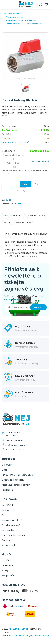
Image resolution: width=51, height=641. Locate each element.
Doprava (7, 222)
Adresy (5, 570)
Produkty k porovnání (11, 525)
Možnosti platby (23, 222)
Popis (5, 215)
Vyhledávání (7, 505)
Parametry (18, 215)
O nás (4, 469)
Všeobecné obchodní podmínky (16, 484)
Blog (4, 515)
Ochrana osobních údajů (13, 479)
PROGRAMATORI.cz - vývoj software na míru (29, 635)
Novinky (5, 510)
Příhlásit (38, 307)
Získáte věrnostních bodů (15, 142)
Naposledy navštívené (12, 520)
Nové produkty (9, 530)
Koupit (25, 184)
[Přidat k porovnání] (23, 190)
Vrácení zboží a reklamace (14, 535)
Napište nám (7, 489)
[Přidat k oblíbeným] (36, 184)
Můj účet (6, 560)
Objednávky (7, 565)
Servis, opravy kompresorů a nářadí (18, 474)
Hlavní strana (13, 13)
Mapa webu (7, 464)
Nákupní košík (8, 575)
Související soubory (36, 215)
